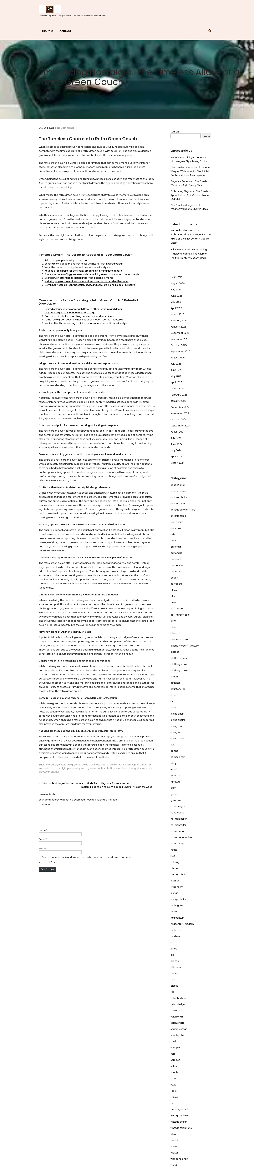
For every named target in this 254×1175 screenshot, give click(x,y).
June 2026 (176, 296)
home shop (177, 843)
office (174, 948)
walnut (174, 1140)
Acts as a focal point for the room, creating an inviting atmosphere (83, 270)
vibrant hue (53, 771)
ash (173, 534)
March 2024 (177, 462)
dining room (177, 726)
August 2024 (178, 432)
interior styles (109, 764)
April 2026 (176, 308)
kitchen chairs (179, 874)
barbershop (177, 565)
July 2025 (176, 364)
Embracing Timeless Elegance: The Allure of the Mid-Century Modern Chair (191, 239)
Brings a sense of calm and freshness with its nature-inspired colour (84, 263)
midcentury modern (182, 924)
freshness (94, 764)
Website (43, 848)
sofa (173, 1053)
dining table (177, 738)
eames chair (178, 757)
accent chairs (179, 491)
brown (174, 602)
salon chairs (177, 1023)
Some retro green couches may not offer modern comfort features (84, 319)
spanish (175, 1072)
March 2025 (177, 388)
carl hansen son (180, 614)
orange (175, 961)
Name (43, 830)
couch (174, 676)
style (106, 768)
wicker (174, 1152)
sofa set (175, 1060)
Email (43, 839)
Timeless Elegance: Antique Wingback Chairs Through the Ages (117, 787)
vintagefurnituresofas (183, 230)
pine (173, 979)
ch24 (173, 621)
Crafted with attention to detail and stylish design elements (79, 278)
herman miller (179, 819)
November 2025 (180, 339)
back (173, 540)
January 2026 (178, 326)
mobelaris (176, 930)
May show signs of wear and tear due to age (70, 312)
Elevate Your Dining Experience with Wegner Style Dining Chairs (189, 159)
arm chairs (177, 522)
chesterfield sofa (180, 639)
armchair (176, 528)
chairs (174, 633)
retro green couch (92, 768)
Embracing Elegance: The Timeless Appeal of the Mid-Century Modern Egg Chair (191, 195)
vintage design (179, 1121)
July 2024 (176, 438)
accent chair (178, 485)
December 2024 (180, 407)
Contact (65, 31)
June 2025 (176, 370)
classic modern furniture (185, 645)
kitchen (175, 868)
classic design (66, 764)
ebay (173, 763)
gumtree (176, 800)
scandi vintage (179, 1029)
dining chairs (178, 720)
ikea (173, 856)
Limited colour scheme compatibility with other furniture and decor (83, 309)
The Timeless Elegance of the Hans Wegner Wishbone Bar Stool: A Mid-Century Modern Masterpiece (191, 171)
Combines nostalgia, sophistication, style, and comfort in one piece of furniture (90, 285)
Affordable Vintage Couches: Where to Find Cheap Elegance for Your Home (84, 783)
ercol (174, 769)
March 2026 (177, 314)
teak (173, 1103)
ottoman (176, 967)
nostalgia (61, 768)
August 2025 (178, 357)
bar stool (176, 559)
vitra (173, 1134)
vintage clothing (180, 1115)
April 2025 (176, 382)
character (51, 764)
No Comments (65, 128)
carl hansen (177, 608)
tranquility (135, 768)
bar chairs (176, 553)
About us (48, 31)
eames (174, 751)
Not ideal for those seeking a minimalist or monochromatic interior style (86, 323)
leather (175, 880)
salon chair (177, 1016)
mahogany (177, 905)
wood (174, 1165)
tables (174, 1097)
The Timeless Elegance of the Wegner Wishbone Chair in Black (189, 207)
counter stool (178, 689)
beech (174, 577)
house (174, 849)
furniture (176, 781)
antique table (178, 516)
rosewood (176, 1010)
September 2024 (180, 425)
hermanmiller (178, 825)
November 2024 (180, 413)
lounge (174, 893)
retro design (178, 1004)
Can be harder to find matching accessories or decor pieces (79, 316)
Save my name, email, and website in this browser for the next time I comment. (87, 857)
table (174, 1091)
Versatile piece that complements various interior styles (77, 267)
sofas (174, 1066)
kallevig (175, 862)
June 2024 (176, 444)
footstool (176, 775)
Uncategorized (179, 1109)
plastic (174, 985)
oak (173, 942)
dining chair (177, 713)
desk (173, 701)
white (174, 1146)
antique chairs (179, 497)
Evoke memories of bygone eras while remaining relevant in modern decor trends (92, 274)
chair (173, 627)
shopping (176, 1047)
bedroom (176, 571)
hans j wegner (179, 806)
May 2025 (176, 376)
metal (174, 911)
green (174, 794)
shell (173, 1041)
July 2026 (176, 289)
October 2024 (179, 419)
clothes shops (179, 658)
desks (174, 707)
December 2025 (180, 333)
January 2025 (178, 401)
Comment (45, 804)
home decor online (181, 837)
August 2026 (178, 283)
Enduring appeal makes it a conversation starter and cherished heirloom (86, 281)
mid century (177, 917)
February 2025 (179, 394)
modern (175, 936)
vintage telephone (181, 1128)
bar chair (176, 546)
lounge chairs (178, 899)
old (172, 955)
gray (173, 788)
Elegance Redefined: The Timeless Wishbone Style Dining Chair (190, 183)
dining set (176, 732)
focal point (81, 764)
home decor (178, 831)
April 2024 (176, 456)
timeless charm (119, 768)
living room (177, 887)
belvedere (176, 584)
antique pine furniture (183, 509)
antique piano (178, 503)
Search (175, 131)
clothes (175, 652)
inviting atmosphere (129, 764)
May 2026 (176, 302)
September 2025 (180, 351)
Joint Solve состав (180, 249)
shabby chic (178, 1035)
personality (73, 768)
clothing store (179, 664)
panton (175, 973)
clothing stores (179, 670)
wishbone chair (179, 1159)
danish (174, 695)
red (172, 992)
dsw (173, 744)
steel (173, 1078)
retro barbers (179, 998)
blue (173, 596)
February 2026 (179, 320)
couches (175, 683)
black (174, 590)
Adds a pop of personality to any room (67, 260)
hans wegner (178, 812)
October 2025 (179, 345)
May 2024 (176, 450)
